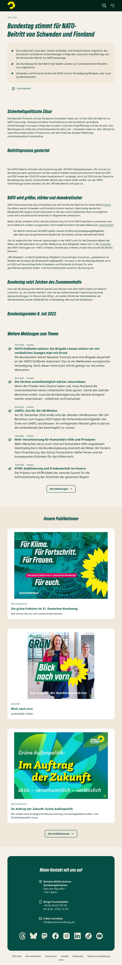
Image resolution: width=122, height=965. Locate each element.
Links (61, 959)
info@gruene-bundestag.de (59, 922)
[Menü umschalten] (112, 5)
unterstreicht (105, 225)
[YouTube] (99, 936)
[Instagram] (66, 936)
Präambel (105, 244)
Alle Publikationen (59, 833)
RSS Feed (16, 956)
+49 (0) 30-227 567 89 (55, 905)
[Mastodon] (44, 936)
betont (107, 204)
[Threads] (22, 936)
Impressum (51, 956)
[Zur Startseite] (18, 5)
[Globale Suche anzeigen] (104, 5)
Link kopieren (24, 88)
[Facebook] (55, 936)
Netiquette (78, 956)
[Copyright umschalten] (105, 596)
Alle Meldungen (59, 488)
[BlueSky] (33, 936)
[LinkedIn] (77, 936)
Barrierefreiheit (33, 956)
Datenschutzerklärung (98, 956)
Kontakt (64, 956)
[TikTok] (88, 936)
